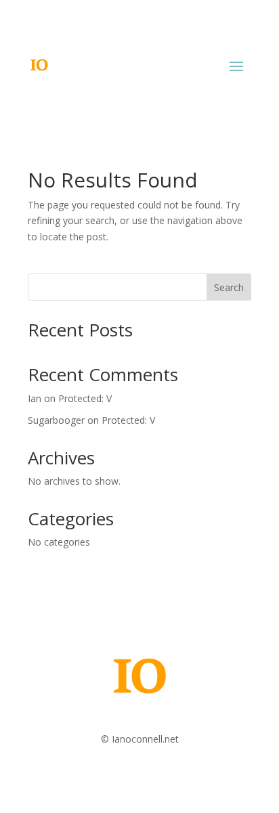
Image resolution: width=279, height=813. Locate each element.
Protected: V (85, 398)
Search (229, 287)
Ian (34, 398)
